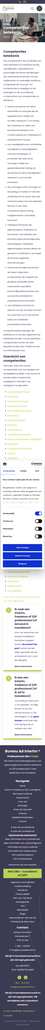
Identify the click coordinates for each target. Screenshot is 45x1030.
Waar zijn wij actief (23, 809)
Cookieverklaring (22, 886)
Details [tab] (23, 471)
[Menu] (39, 8)
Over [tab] (37, 471)
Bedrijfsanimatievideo (22, 817)
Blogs (22, 913)
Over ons (22, 801)
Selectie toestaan (22, 556)
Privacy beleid (22, 894)
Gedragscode (22, 902)
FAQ (22, 906)
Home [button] (6, 37)
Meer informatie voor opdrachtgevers (22, 843)
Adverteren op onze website (22, 864)
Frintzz (34, 756)
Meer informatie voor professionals (22, 839)
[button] (20, 2)
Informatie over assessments (22, 851)
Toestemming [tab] (9, 471)
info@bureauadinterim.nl (23, 950)
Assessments (22, 797)
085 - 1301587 (23, 946)
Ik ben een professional (22, 827)
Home (23, 785)
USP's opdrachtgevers (22, 854)
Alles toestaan (22, 547)
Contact (22, 821)
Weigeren (22, 564)
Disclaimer (22, 890)
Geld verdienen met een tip (22, 917)
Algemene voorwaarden (22, 882)
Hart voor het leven (22, 898)
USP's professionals (22, 858)
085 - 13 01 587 (22, 983)
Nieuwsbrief (22, 909)
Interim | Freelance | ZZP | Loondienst (22, 789)
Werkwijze (23, 805)
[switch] (38, 521)
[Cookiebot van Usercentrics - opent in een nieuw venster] (31, 464)
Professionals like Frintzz (22, 921)
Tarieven (22, 813)
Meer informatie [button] (23, 666)
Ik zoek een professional (22, 831)
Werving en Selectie (22, 793)
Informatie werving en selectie (23, 847)
